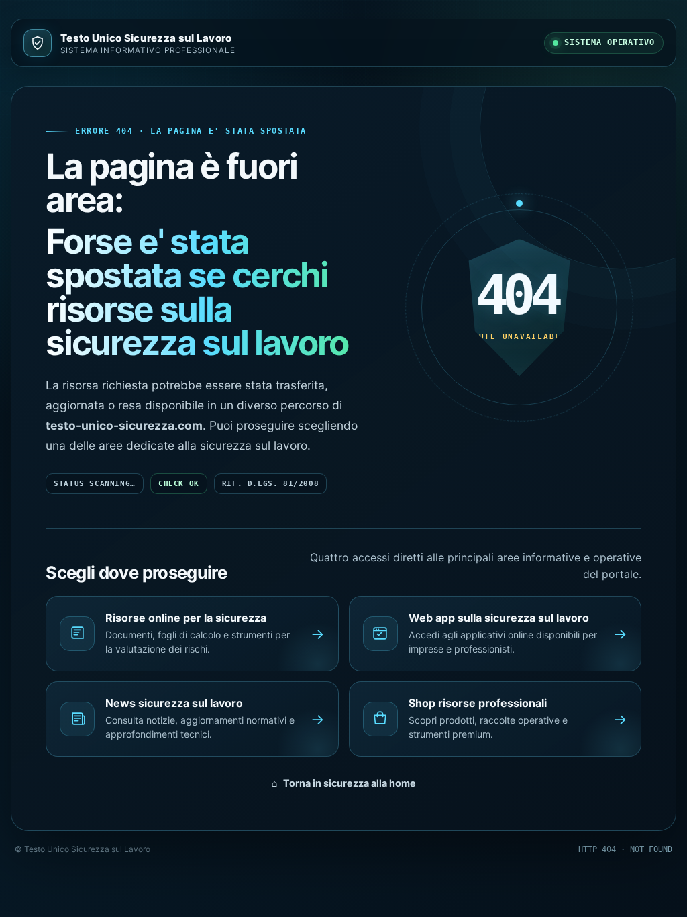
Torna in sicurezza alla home (344, 783)
